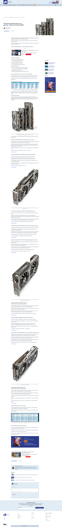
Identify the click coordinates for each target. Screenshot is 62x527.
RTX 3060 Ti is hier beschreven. (22, 431)
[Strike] (15, 491)
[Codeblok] (19, 491)
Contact (46, 514)
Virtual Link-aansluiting (33, 342)
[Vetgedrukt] (12, 491)
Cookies (46, 519)
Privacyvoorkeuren (47, 520)
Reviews (7, 17)
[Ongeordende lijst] (17, 491)
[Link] (20, 491)
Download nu (28, 456)
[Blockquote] (18, 491)
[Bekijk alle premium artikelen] (35, 5)
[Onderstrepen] (14, 491)
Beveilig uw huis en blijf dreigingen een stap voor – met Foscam (30, 51)
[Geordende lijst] (16, 491)
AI (31, 514)
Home (4, 17)
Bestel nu (25, 441)
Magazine (18, 514)
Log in (3, 29)
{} (21, 491)
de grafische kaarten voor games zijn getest (27, 78)
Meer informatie (28, 54)
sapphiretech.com (29, 340)
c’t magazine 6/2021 (14, 434)
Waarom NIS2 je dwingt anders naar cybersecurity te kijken (28, 452)
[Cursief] (13, 491)
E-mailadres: (19, 507)
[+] (22, 491)
